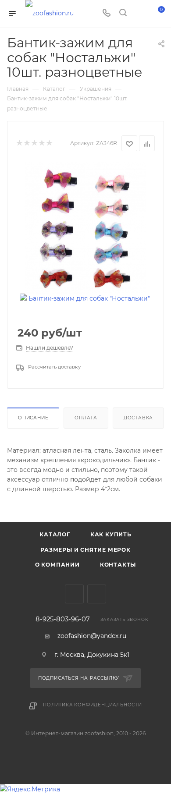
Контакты (118, 564)
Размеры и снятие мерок (85, 549)
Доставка (138, 418)
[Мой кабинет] (139, 14)
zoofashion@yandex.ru (91, 636)
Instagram (96, 594)
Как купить (111, 534)
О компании (57, 564)
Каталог (54, 534)
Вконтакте (74, 594)
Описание (33, 418)
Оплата (86, 418)
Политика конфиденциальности (92, 705)
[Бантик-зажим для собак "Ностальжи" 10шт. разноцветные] (85, 227)
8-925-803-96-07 (63, 619)
